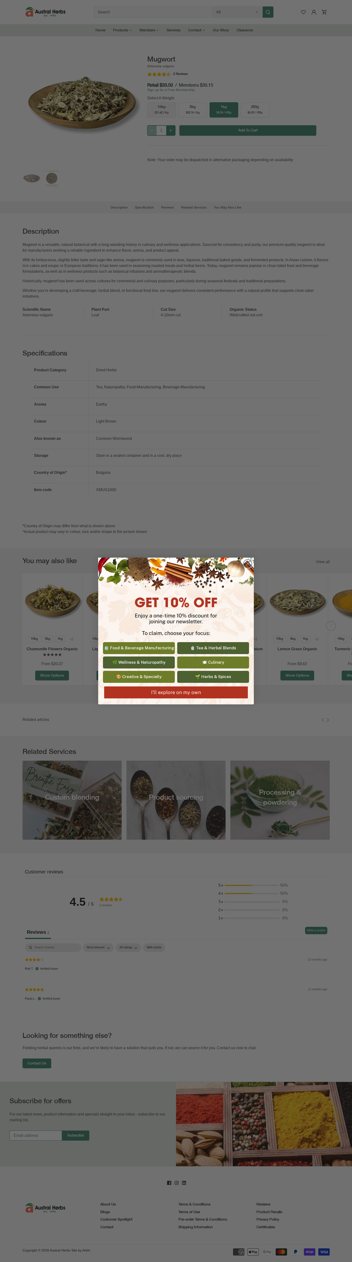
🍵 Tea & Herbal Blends (213, 647)
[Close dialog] (248, 564)
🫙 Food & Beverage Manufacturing (139, 647)
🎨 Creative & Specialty (139, 676)
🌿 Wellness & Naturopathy (138, 662)
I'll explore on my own (176, 692)
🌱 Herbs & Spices (213, 676)
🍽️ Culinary (213, 662)
